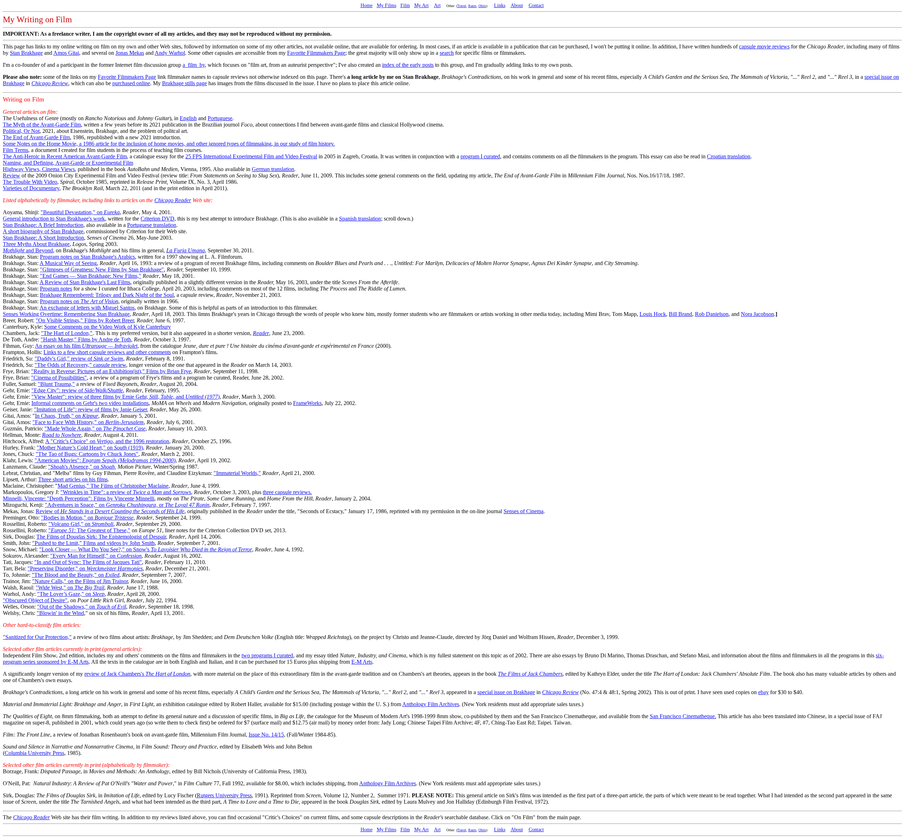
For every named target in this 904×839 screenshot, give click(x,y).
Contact (536, 5)
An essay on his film (86, 346)
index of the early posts (408, 65)
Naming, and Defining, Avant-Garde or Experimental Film (68, 163)
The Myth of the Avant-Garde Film (42, 125)
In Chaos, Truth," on (66, 416)
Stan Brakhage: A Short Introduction (43, 238)
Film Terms (15, 150)
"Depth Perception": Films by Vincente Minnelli (100, 498)
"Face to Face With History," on (88, 422)
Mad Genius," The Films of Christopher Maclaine (113, 486)
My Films (386, 5)
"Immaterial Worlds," (237, 473)
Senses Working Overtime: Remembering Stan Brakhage (66, 314)
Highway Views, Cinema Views (39, 169)
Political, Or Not (21, 131)
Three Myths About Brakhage (36, 244)
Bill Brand (680, 314)
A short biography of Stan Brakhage (43, 231)
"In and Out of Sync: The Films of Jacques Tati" (88, 562)
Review (11, 175)
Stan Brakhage (26, 53)
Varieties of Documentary (31, 188)
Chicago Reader (172, 200)
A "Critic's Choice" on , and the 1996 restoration (107, 441)
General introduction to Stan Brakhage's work (54, 219)
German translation (273, 169)
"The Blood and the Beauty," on (75, 575)
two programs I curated (267, 655)
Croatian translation (728, 156)
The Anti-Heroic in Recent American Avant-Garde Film (65, 156)
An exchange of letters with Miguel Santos (87, 308)
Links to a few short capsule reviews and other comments (107, 352)
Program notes (56, 289)
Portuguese (220, 118)
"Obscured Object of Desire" (35, 600)
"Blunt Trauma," (56, 384)
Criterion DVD (157, 219)
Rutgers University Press (224, 795)
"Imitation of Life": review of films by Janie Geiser (90, 409)
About (517, 5)
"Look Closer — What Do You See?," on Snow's (145, 549)
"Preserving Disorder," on (85, 568)
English (188, 118)
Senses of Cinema (523, 511)
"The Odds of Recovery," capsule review (80, 365)
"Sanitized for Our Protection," (37, 637)
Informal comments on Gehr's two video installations (90, 403)
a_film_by (194, 65)
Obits (482, 6)
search (447, 53)
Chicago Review (49, 83)
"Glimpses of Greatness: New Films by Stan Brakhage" (102, 269)
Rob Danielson (711, 314)
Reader (261, 333)
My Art (421, 5)
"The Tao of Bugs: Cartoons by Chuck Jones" (87, 454)
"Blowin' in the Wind (60, 613)
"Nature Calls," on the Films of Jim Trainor (80, 581)
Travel (461, 6)
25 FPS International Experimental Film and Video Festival (251, 156)
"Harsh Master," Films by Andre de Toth (86, 339)
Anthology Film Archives (430, 704)
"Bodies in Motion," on (87, 518)
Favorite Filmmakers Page (316, 53)
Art (437, 5)
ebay (763, 692)
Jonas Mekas (129, 53)
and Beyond (28, 250)
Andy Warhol (170, 53)
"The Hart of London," (67, 333)
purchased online (131, 83)
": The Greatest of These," (89, 530)
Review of (110, 511)
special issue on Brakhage (506, 692)
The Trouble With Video (30, 182)
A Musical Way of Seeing (68, 263)
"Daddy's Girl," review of (79, 359)
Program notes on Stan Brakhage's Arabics (87, 257)
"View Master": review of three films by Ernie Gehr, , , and (125, 397)
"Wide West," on (70, 588)
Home (367, 5)
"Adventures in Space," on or (127, 505)
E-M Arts (361, 662)
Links (499, 5)
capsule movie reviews (764, 46)
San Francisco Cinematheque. (683, 716)
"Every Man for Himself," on (96, 556)
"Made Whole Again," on (94, 429)
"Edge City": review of (77, 390)
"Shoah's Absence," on (81, 467)
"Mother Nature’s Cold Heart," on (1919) (90, 448)
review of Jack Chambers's (137, 674)
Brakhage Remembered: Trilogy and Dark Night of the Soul (107, 295)
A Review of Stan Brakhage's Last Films (85, 282)
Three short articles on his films (73, 479)
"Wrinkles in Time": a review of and (125, 492)
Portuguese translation (151, 225)
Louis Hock (653, 314)
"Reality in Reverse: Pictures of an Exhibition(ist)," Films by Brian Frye (111, 371)
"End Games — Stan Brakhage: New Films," (90, 276)
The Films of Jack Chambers (530, 674)
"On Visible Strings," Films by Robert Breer (85, 320)
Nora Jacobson (757, 314)
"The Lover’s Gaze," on (71, 594)
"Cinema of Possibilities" (59, 378)
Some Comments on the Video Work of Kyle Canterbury (107, 327)
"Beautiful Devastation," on (80, 212)
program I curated (480, 156)
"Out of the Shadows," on (81, 607)
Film (405, 5)
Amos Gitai (66, 53)
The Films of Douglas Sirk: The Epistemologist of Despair (101, 537)
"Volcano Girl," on (80, 524)
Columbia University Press (34, 753)
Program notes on (79, 301)
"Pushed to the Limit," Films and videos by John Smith (93, 543)
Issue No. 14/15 (266, 735)
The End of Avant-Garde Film (36, 137)
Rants (472, 6)
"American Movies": (105, 460)
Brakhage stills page (184, 83)
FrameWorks (307, 403)
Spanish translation (360, 219)
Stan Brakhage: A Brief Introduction (43, 225)
